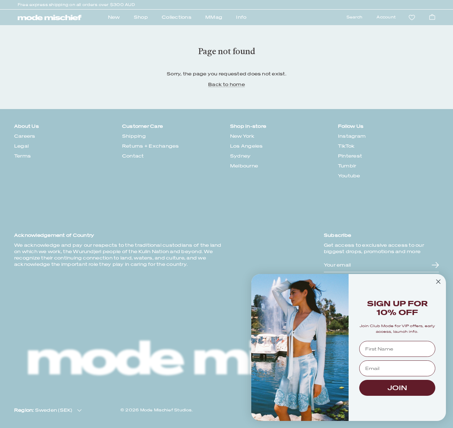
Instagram (352, 136)
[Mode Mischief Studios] (49, 18)
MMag (213, 17)
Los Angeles (246, 146)
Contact (133, 156)
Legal (21, 146)
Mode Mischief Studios (166, 410)
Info (241, 17)
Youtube (349, 175)
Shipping (134, 136)
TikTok (346, 146)
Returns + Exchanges (150, 146)
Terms (22, 156)
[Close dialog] (438, 281)
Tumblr (347, 166)
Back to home (226, 84)
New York (242, 136)
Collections (176, 17)
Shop (141, 17)
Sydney (240, 156)
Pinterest (350, 156)
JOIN (397, 388)
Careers (24, 136)
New (114, 17)
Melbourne (244, 166)
